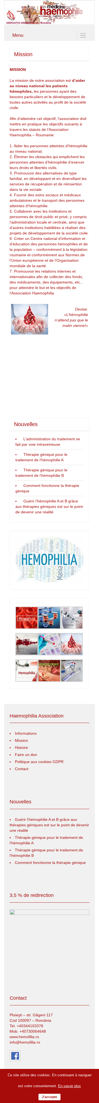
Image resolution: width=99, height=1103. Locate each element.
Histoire (21, 747)
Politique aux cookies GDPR (39, 762)
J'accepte (49, 1097)
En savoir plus (69, 1086)
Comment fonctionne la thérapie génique (50, 862)
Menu (17, 35)
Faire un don (26, 754)
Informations (26, 733)
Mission (21, 740)
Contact (21, 769)
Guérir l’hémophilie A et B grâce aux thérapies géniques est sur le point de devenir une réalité (49, 506)
